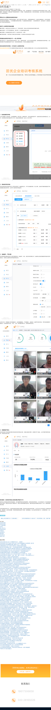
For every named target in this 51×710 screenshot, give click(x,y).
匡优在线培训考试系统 (4, 48)
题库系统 (2, 533)
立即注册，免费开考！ (25, 671)
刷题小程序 (2, 536)
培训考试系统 (2, 515)
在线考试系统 (3, 522)
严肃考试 (2, 530)
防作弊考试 (2, 532)
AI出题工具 (2, 534)
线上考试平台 (3, 528)
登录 (40, 2)
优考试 (1, 526)
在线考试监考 (3, 529)
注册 (44, 2)
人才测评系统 (3, 525)
